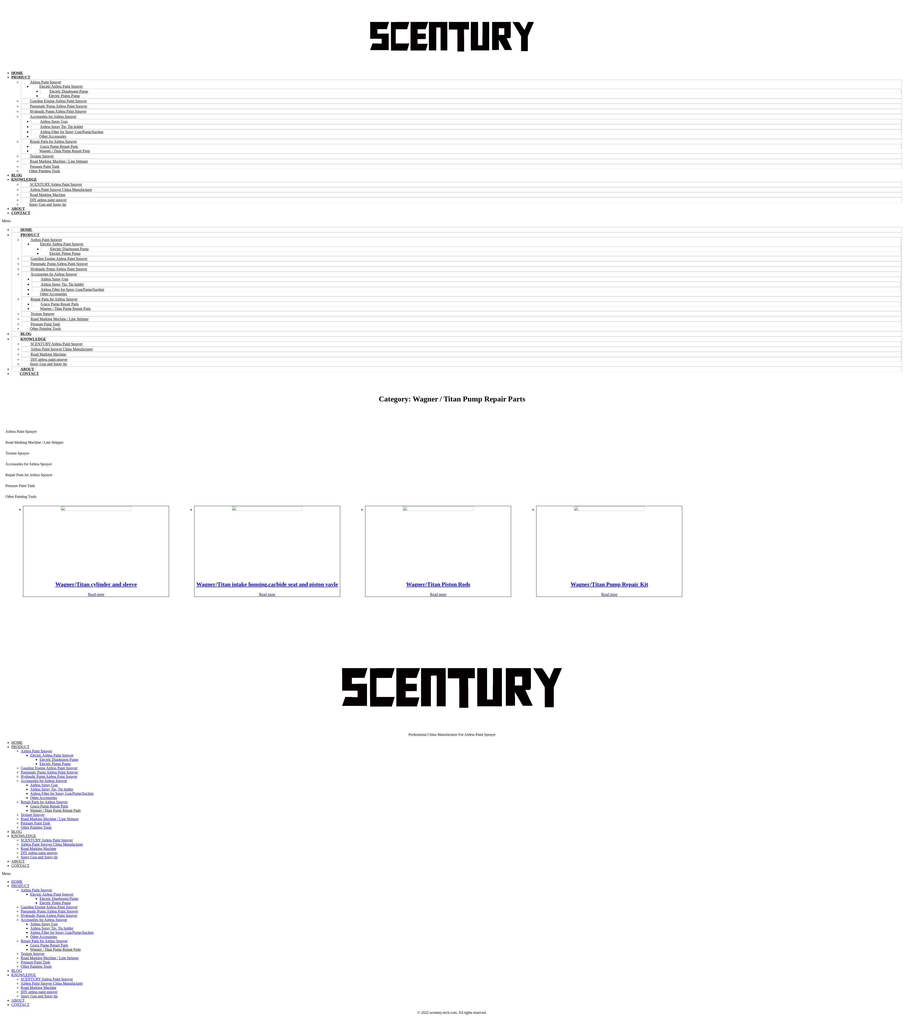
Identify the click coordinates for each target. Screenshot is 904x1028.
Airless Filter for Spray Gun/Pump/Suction (61, 793)
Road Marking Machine (38, 849)
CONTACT (20, 213)
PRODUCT (20, 77)
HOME (17, 73)
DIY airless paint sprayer (39, 853)
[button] (452, 221)
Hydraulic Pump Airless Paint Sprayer (49, 776)
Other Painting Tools (44, 171)
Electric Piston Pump (55, 764)
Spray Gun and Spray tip (47, 204)
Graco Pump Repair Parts (49, 806)
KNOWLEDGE (23, 836)
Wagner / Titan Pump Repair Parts (64, 151)
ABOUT (18, 209)
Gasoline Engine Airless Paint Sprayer (49, 768)
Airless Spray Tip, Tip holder (51, 789)
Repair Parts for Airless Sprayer (28, 475)
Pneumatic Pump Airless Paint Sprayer (49, 772)
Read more (96, 594)
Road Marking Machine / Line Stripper (34, 442)
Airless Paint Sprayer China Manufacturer (52, 844)
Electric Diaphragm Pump (59, 760)
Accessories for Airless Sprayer (28, 464)
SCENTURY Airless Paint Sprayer (47, 840)
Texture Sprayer (17, 453)
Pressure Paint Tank (20, 486)
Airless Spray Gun (44, 785)
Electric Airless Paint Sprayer (51, 755)
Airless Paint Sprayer (21, 432)
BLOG (16, 175)
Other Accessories (43, 798)
